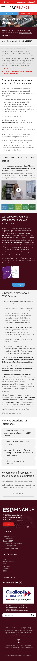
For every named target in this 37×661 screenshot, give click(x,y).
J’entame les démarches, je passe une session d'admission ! (18, 72)
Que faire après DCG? (10, 546)
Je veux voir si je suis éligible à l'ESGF (19, 41)
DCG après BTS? (8, 539)
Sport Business (11, 632)
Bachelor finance (8, 561)
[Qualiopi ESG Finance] (18, 599)
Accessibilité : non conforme (23, 655)
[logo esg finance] (18, 510)
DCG (4, 564)
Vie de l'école (19, 632)
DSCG (5, 571)
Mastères (6, 569)
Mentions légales (10, 655)
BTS (4, 559)
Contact (8, 524)
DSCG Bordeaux (15, 635)
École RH (27, 628)
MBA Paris (8, 628)
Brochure (9, 13)
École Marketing (16, 628)
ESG (5, 632)
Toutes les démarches (12, 69)
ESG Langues (29, 630)
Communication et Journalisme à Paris (14, 630)
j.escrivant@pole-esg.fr (22, 353)
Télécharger (18, 285)
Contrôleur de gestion (10, 536)
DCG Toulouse (27, 632)
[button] (18, 641)
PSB (23, 628)
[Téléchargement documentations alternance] (10, 272)
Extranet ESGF (8, 541)
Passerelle (6, 566)
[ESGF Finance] (19, 8)
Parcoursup (23, 635)
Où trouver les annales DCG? (12, 543)
